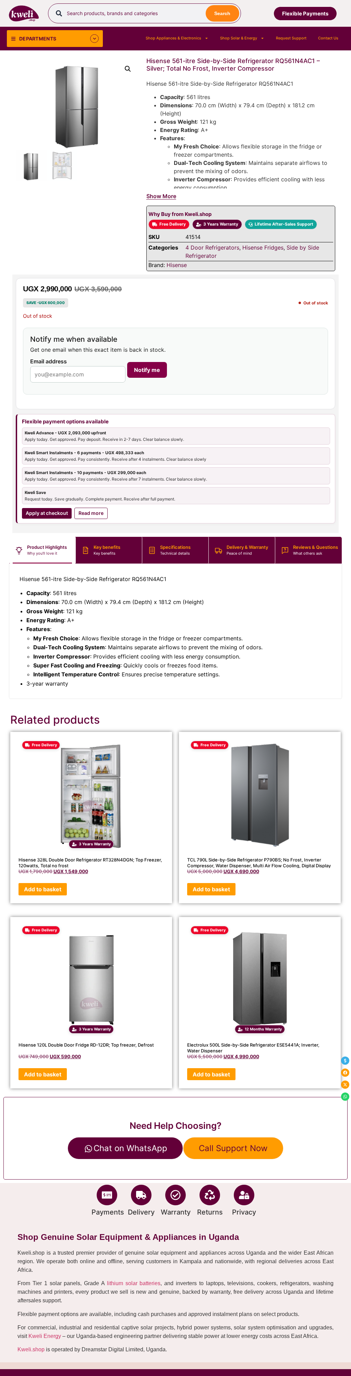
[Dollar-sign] (345, 1061)
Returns (210, 1212)
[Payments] (107, 1195)
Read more (91, 513)
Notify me (147, 369)
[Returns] (209, 1195)
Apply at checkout (47, 513)
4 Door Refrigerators (212, 247)
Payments (108, 1212)
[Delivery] (141, 1195)
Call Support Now (233, 1148)
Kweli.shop (31, 1349)
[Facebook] (345, 1073)
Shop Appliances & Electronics (173, 38)
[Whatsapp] (345, 1097)
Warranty (176, 1212)
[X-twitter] (345, 1085)
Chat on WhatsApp (130, 1148)
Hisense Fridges (262, 247)
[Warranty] (175, 1195)
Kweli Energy (44, 1336)
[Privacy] (244, 1195)
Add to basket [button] (42, 889)
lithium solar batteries (134, 1283)
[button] (128, 69)
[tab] (42, 550)
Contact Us (328, 38)
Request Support (291, 38)
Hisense (177, 265)
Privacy (244, 1212)
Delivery (141, 1212)
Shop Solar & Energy (238, 38)
